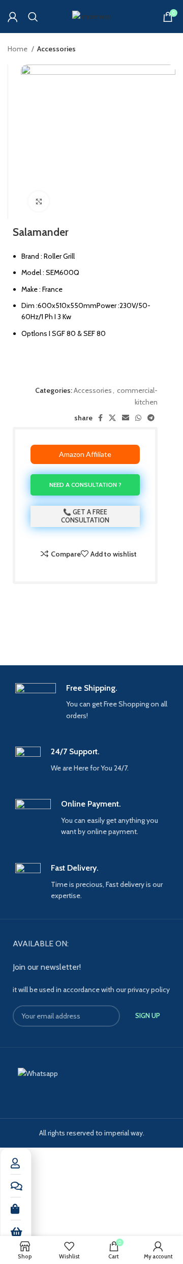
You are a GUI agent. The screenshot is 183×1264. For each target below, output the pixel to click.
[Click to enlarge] (38, 201)
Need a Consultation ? (85, 484)
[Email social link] (125, 417)
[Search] (33, 17)
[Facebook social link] (100, 417)
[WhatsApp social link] (138, 417)
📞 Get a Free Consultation (85, 516)
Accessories (56, 48)
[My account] (13, 17)
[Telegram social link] (151, 417)
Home (18, 48)
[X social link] (112, 417)
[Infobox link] (91, 702)
